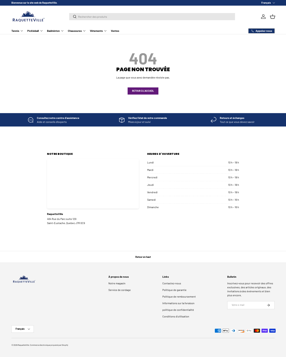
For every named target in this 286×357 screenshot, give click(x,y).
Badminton (53, 30)
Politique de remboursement (179, 296)
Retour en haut (143, 256)
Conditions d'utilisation (175, 316)
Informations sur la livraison (178, 303)
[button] (272, 16)
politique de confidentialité (178, 309)
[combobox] (152, 16)
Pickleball (33, 30)
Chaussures (75, 30)
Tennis (15, 30)
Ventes (115, 30)
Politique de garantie (174, 289)
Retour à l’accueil (143, 90)
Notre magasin (116, 283)
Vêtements (96, 30)
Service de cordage (119, 289)
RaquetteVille (23, 345)
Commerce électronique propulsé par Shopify (49, 345)
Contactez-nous (171, 283)
